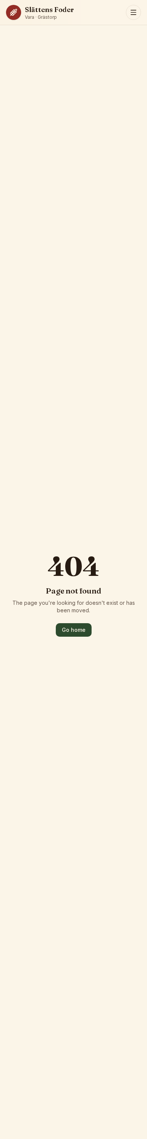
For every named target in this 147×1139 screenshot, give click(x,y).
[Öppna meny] (133, 12)
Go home (74, 630)
